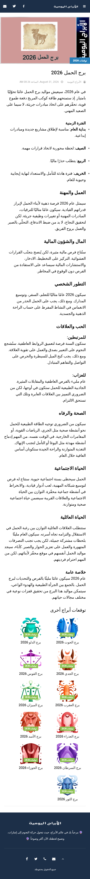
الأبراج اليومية (74, 81)
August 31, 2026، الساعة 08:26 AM (39, 81)
